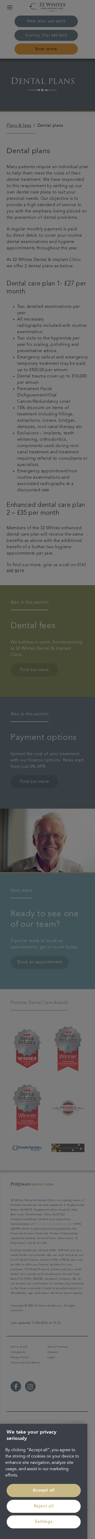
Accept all (44, 1490)
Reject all (44, 1506)
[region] (43, 1481)
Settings (43, 1522)
